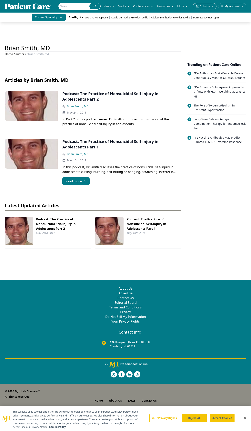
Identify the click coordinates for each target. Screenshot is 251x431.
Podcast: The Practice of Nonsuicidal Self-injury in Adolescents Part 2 (56, 224)
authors (20, 54)
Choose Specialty (46, 17)
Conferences (141, 6)
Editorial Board (126, 302)
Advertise (126, 293)
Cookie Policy (57, 427)
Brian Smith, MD (77, 106)
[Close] (244, 418)
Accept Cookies (222, 418)
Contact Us (125, 298)
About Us (125, 288)
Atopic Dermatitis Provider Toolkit (129, 17)
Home (9, 54)
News (107, 6)
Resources (163, 6)
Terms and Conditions (125, 307)
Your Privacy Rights (125, 321)
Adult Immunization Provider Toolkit (170, 17)
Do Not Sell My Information (125, 317)
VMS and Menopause (96, 17)
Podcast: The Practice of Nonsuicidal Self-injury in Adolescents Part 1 (146, 224)
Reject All (194, 418)
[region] (125, 418)
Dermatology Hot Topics (206, 17)
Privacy (125, 312)
